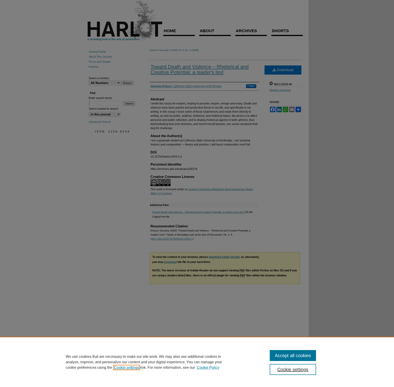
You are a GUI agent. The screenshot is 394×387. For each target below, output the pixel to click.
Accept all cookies (293, 355)
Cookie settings (126, 367)
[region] (197, 362)
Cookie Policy (208, 367)
